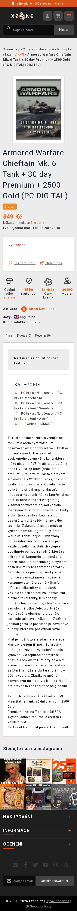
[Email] (15, 865)
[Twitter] (35, 865)
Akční (43, 418)
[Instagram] (55, 865)
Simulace (46, 408)
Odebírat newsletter (54, 881)
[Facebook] (25, 865)
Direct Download (41, 308)
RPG (42, 398)
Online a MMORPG (41, 424)
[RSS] (66, 865)
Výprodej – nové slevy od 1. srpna (41, 3)
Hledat (63, 30)
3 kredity (37, 222)
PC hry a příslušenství (38, 393)
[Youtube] (45, 865)
